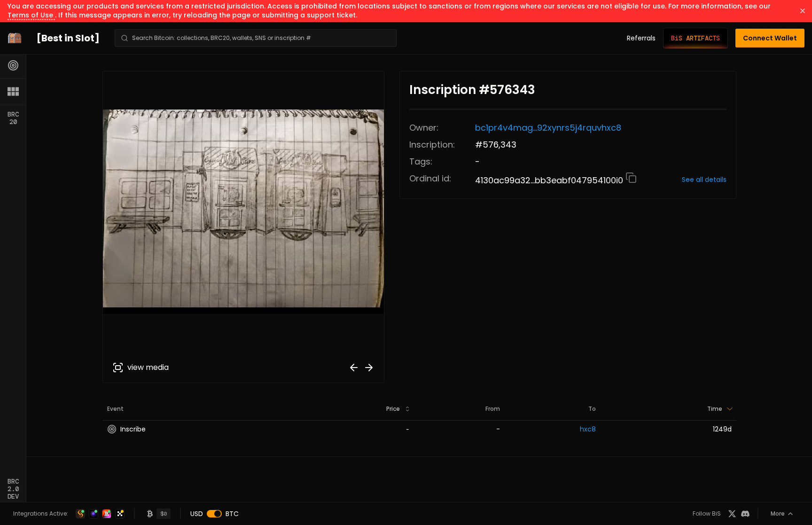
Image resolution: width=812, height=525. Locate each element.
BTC (232, 513)
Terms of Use (31, 15)
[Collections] (13, 91)
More (778, 513)
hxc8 (588, 429)
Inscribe (133, 429)
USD (196, 513)
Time (714, 409)
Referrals (641, 38)
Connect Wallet (770, 38)
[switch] (214, 513)
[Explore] (13, 65)
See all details (704, 179)
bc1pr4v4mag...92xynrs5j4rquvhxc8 (548, 127)
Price (393, 409)
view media (148, 367)
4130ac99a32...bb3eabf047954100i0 (550, 180)
